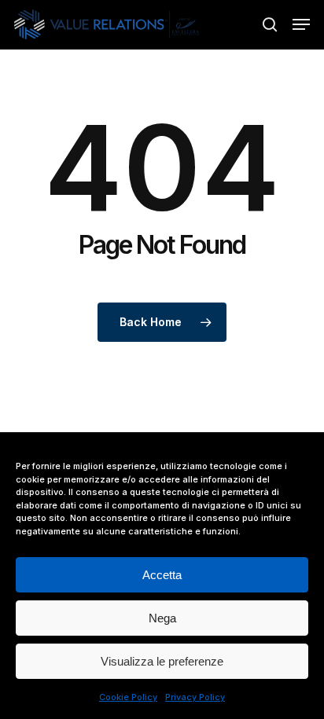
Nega (162, 618)
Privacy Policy (195, 696)
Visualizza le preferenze (162, 661)
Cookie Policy (128, 696)
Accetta (162, 574)
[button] (301, 24)
